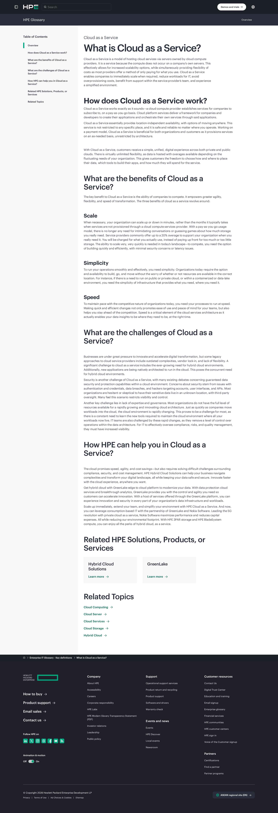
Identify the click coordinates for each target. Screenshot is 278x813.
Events (149, 727)
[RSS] (62, 741)
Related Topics (36, 101)
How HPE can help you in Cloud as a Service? (47, 82)
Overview (247, 19)
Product (37, 703)
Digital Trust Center (214, 689)
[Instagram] (37, 741)
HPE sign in (210, 735)
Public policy (94, 738)
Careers (91, 696)
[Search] (45, 7)
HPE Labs (92, 709)
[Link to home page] (24, 657)
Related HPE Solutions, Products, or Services (47, 93)
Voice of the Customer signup (220, 741)
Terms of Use (40, 797)
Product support (155, 696)
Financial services (214, 715)
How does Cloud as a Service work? (47, 52)
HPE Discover (153, 734)
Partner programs (214, 773)
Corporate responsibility (100, 702)
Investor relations (96, 725)
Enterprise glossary (214, 709)
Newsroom (152, 747)
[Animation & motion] (31, 761)
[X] (31, 741)
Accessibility (94, 689)
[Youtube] (56, 741)
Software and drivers (157, 702)
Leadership (93, 732)
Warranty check (154, 709)
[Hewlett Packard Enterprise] (30, 7)
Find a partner (212, 766)
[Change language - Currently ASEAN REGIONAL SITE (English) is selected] (253, 6)
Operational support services (162, 683)
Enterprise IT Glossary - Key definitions (51, 657)
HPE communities (214, 722)
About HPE (93, 683)
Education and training (216, 696)
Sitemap (80, 797)
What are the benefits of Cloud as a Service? (47, 61)
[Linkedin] (25, 741)
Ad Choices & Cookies (61, 797)
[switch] (30, 761)
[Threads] (43, 741)
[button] (16, 6)
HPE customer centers (216, 728)
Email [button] (32, 711)
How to (32, 694)
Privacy (26, 797)
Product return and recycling (161, 689)
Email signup (211, 702)
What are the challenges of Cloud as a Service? (48, 72)
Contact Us (210, 683)
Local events (153, 740)
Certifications (211, 760)
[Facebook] (49, 741)
